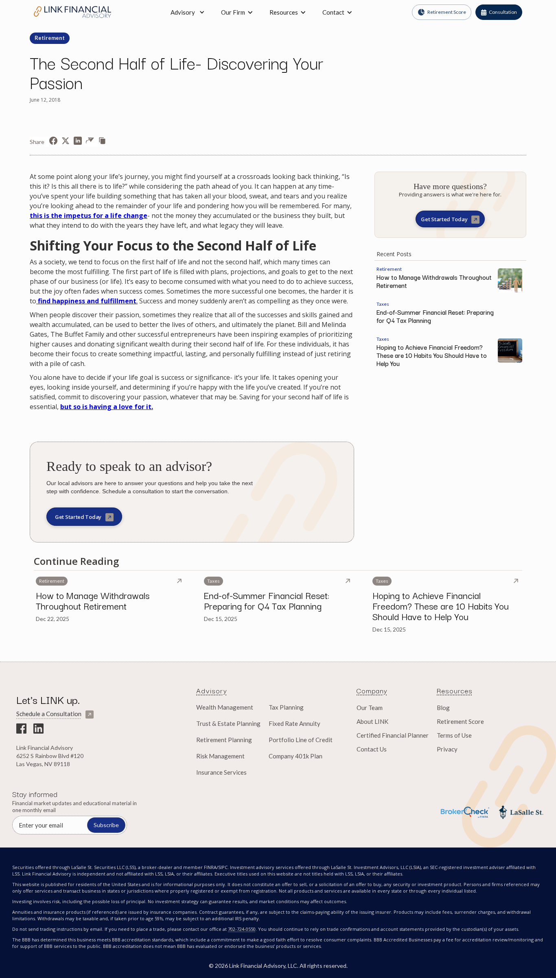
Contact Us (372, 749)
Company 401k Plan (295, 756)
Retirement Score (460, 721)
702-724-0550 (242, 929)
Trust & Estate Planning (228, 723)
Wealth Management (224, 707)
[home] (72, 12)
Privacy (447, 749)
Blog (443, 707)
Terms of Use (454, 735)
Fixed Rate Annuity (294, 723)
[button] (237, 12)
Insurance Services (221, 772)
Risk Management (220, 756)
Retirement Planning (224, 739)
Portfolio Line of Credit (301, 739)
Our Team (370, 707)
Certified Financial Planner (393, 735)
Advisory (183, 12)
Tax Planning (286, 707)
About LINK (372, 721)
